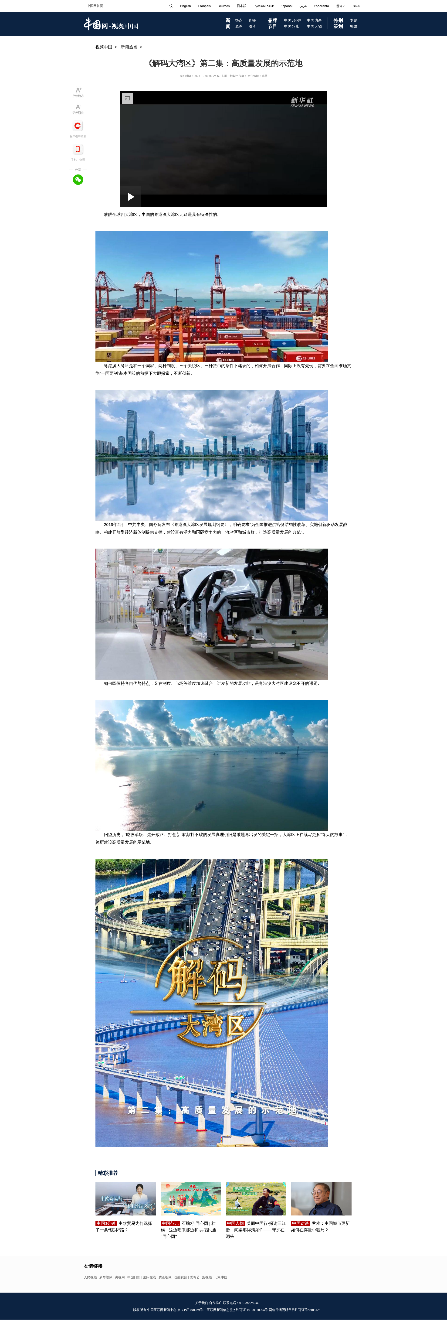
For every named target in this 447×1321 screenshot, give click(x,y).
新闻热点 (129, 47)
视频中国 (103, 47)
